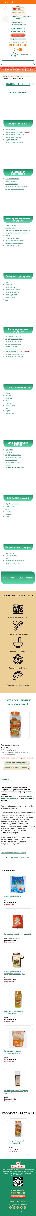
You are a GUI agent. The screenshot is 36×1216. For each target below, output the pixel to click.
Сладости (9, 511)
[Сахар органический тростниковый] (18, 1039)
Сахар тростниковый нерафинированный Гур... (14, 972)
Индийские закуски (12, 287)
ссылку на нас (29, 1171)
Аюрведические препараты (15, 467)
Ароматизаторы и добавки (15, 142)
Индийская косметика (13, 462)
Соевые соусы (10, 413)
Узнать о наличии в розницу (17, 768)
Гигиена (8, 465)
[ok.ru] (17, 45)
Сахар (19, 76)
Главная (4, 76)
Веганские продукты (12, 246)
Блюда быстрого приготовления (17, 233)
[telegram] (14, 45)
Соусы (8, 235)
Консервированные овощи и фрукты (18, 230)
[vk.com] (10, 45)
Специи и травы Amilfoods (14, 132)
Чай (7, 300)
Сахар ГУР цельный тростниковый (16, 1142)
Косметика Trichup (12, 184)
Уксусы (8, 401)
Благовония (10, 553)
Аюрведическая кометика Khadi (16, 186)
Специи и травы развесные (15, 135)
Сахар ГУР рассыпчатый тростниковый (13, 1012)
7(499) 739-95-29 (18, 31)
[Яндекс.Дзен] (21, 45)
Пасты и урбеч (10, 228)
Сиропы (8, 395)
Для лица (9, 452)
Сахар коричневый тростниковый (17, 934)
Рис (7, 282)
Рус (16, 49)
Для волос (9, 450)
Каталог (12, 76)
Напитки (8, 403)
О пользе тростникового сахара (13, 853)
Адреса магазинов (19, 22)
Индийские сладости (13, 504)
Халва (8, 509)
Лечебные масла (11, 346)
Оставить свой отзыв (21, 857)
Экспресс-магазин (19, 24)
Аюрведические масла (13, 341)
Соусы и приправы (12, 140)
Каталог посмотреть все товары (18, 578)
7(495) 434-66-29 (18, 28)
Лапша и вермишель (12, 292)
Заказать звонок (18, 35)
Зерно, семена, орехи (13, 290)
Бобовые (9, 285)
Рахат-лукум (10, 506)
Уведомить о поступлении (17, 763)
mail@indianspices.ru (18, 39)
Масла (8, 393)
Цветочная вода (11, 556)
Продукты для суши (12, 238)
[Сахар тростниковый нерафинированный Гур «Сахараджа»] (18, 959)
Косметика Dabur (11, 181)
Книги (7, 558)
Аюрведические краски (13, 455)
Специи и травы (11, 130)
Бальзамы (9, 398)
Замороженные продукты (14, 243)
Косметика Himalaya (12, 179)
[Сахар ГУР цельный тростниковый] (18, 1129)
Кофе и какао (10, 297)
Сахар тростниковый (12, 896)
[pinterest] (25, 45)
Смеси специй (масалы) (13, 137)
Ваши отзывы (18, 84)
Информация (6, 779)
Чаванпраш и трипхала (13, 336)
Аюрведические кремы (13, 344)
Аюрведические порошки (14, 339)
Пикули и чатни (11, 225)
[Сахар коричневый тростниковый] (18, 922)
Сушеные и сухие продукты (15, 240)
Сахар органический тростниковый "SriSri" (13, 1052)
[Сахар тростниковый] (18, 884)
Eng (20, 49)
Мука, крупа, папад (12, 295)
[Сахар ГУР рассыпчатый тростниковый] (18, 999)
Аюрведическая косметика (15, 189)
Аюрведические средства (14, 356)
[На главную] (18, 10)
